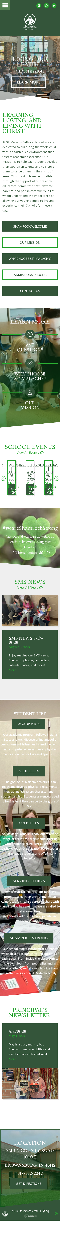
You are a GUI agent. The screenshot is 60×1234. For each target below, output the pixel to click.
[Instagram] (46, 5)
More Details (13, 485)
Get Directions (28, 1183)
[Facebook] (38, 5)
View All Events (28, 452)
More (12, 670)
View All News (27, 587)
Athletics (28, 771)
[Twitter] (54, 5)
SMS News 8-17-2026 (26, 640)
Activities (28, 823)
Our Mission (30, 242)
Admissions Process (30, 275)
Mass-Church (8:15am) (18, 492)
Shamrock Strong (29, 938)
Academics (29, 724)
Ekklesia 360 (30, 1216)
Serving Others (29, 881)
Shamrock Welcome (30, 226)
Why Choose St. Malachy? (30, 258)
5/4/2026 (17, 1031)
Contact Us (30, 291)
